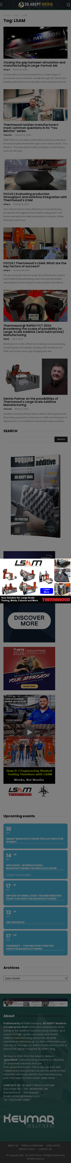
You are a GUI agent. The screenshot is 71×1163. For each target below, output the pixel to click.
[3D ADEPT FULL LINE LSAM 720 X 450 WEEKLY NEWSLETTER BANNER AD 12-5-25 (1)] (35, 602)
